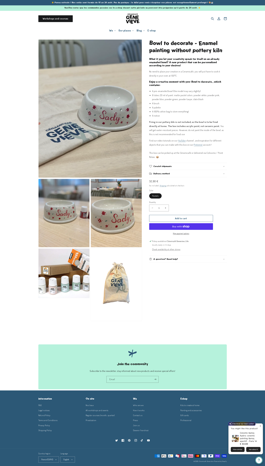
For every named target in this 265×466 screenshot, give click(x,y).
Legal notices (44, 410)
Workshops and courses (55, 18)
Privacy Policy (44, 425)
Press (135, 420)
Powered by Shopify (220, 461)
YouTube (182, 140)
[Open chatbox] (259, 460)
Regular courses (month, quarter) (100, 415)
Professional (185, 420)
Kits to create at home (189, 405)
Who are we (138, 405)
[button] (112, 30)
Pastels (155, 196)
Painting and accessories (191, 410)
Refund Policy (44, 415)
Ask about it (253, 449)
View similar (237, 449)
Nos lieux (90, 405)
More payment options (181, 233)
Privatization (91, 420)
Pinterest (198, 144)
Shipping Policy (45, 430)
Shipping (163, 185)
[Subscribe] (155, 379)
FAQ (40, 405)
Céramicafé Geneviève (206, 461)
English (66, 459)
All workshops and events (97, 410)
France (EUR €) (47, 459)
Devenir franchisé (141, 430)
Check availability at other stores (166, 249)
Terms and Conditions (48, 420)
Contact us (137, 415)
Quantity (152, 202)
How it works (139, 410)
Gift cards (184, 415)
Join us (136, 425)
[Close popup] (260, 426)
